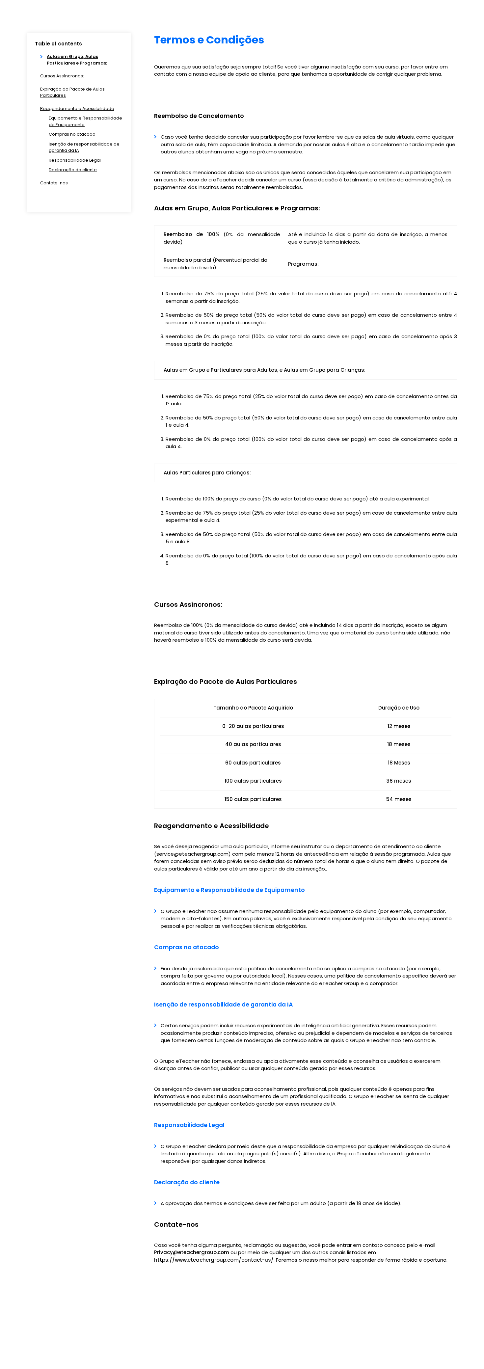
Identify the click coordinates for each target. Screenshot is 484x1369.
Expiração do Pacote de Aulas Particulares (72, 92)
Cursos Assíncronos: (62, 76)
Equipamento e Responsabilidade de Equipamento (85, 121)
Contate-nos (54, 183)
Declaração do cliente (73, 170)
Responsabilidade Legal (75, 160)
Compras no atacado (72, 134)
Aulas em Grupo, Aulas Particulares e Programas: (77, 59)
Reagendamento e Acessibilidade (77, 108)
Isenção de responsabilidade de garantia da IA (84, 147)
